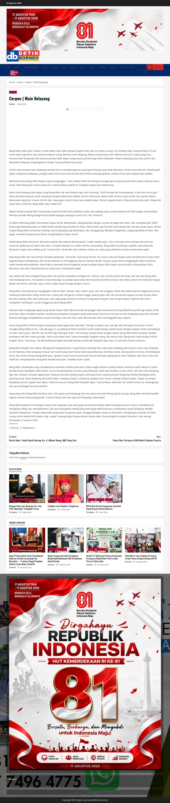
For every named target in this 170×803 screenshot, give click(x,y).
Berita (17, 67)
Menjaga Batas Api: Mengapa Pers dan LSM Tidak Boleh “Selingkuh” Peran (25, 507)
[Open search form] (144, 70)
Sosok (92, 67)
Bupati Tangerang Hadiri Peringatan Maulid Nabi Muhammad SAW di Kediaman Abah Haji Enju (65, 558)
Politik (54, 67)
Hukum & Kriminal (31, 67)
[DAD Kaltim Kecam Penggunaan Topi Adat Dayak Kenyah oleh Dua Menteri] (104, 488)
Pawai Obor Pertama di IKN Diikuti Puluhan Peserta (137, 438)
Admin (12, 104)
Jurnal (22, 500)
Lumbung (102, 67)
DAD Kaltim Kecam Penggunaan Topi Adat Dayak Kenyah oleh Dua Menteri (103, 507)
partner (158, 67)
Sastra (83, 67)
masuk (23, 457)
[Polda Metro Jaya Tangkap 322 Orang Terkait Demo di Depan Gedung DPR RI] (143, 540)
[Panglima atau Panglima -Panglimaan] (66, 488)
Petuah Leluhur (128, 67)
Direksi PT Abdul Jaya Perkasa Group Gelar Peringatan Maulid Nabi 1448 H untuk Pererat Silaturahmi (104, 558)
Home (9, 67)
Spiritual (113, 67)
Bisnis (44, 67)
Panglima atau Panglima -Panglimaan (63, 506)
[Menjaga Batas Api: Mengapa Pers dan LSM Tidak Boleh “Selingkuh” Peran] (27, 488)
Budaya (64, 67)
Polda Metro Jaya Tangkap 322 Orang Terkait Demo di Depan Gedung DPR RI (141, 557)
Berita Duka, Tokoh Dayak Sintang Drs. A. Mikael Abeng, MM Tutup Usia (43, 438)
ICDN (11, 72)
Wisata (73, 67)
